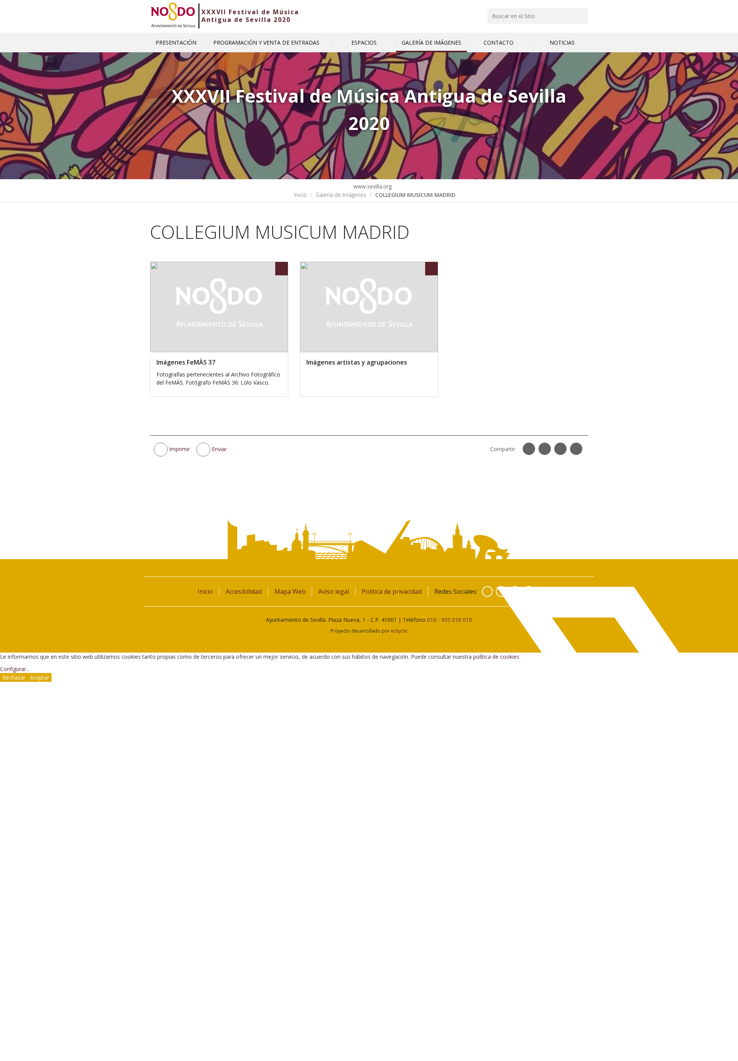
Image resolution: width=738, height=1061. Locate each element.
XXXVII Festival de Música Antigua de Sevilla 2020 (250, 16)
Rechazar (13, 677)
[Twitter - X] (501, 591)
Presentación (176, 42)
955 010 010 (456, 619)
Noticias (562, 42)
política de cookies (496, 656)
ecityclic (399, 631)
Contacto (499, 42)
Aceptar (39, 677)
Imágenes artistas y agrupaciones (356, 362)
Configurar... (15, 669)
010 (431, 619)
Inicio (300, 194)
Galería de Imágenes (431, 42)
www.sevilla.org (372, 186)
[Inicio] (173, 15)
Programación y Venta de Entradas (267, 42)
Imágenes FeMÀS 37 (185, 362)
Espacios (364, 42)
